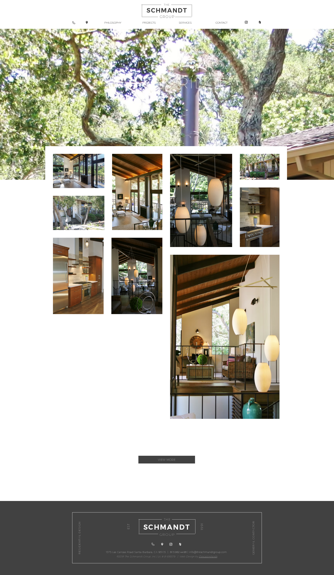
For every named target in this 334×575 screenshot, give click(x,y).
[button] (149, 22)
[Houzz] (260, 22)
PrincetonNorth (208, 556)
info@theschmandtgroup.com (208, 552)
